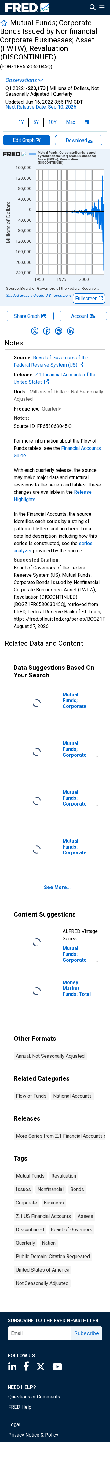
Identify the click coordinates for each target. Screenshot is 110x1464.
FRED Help (19, 1407)
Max (70, 122)
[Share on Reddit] (58, 331)
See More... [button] (57, 887)
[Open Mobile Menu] (102, 8)
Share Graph (27, 316)
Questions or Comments (34, 1397)
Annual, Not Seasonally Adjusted (50, 1056)
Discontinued (30, 1230)
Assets (85, 1216)
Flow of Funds (31, 1096)
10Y (52, 122)
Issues (23, 1189)
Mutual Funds (30, 1176)
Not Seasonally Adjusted (42, 1283)
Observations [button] (22, 80)
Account (79, 316)
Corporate (26, 1203)
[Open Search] (92, 8)
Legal (14, 1424)
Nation (49, 1243)
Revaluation (63, 1176)
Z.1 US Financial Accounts (43, 1216)
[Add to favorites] (4, 22)
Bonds (77, 1189)
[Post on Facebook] (46, 331)
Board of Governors (71, 1230)
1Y (21, 122)
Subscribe (86, 1333)
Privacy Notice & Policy (33, 1435)
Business (54, 1203)
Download (77, 140)
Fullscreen (87, 298)
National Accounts (72, 1096)
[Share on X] (34, 331)
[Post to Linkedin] (70, 331)
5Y (36, 122)
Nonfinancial (51, 1189)
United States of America (42, 1270)
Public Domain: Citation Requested (53, 1256)
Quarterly (25, 1243)
